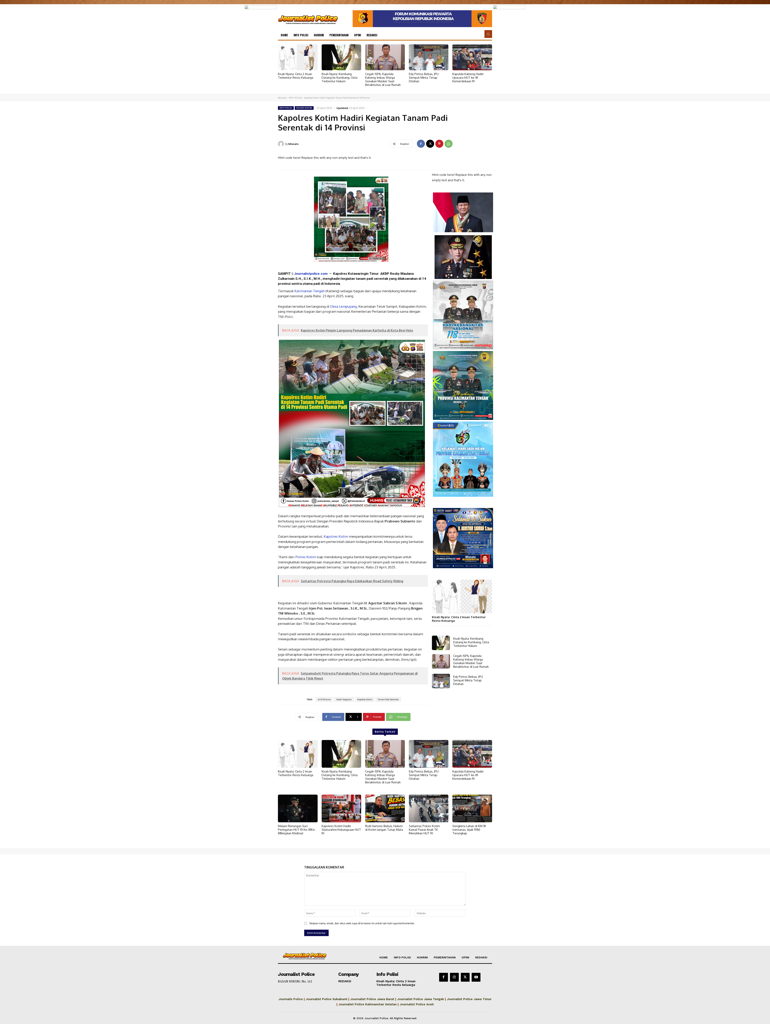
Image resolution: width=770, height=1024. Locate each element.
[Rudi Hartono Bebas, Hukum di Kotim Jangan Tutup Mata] (385, 808)
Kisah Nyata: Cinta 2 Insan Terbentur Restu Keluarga (295, 75)
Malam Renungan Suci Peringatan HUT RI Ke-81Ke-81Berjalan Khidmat (297, 829)
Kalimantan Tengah (309, 291)
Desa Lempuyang (343, 306)
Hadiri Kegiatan (344, 699)
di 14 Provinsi (324, 699)
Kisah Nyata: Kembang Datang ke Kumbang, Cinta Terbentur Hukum (340, 77)
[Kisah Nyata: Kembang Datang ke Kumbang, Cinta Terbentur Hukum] (341, 57)
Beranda (282, 97)
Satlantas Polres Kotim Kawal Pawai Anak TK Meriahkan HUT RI (424, 829)
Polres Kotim (305, 557)
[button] (488, 34)
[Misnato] (281, 144)
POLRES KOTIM (304, 108)
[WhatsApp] (449, 144)
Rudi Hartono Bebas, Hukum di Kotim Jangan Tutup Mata (384, 828)
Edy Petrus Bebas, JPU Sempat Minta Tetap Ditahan (424, 77)
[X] (430, 144)
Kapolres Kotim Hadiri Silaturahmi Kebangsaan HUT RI (341, 829)
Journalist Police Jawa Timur (469, 999)
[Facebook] (421, 144)
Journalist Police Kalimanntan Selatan (367, 1004)
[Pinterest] (439, 144)
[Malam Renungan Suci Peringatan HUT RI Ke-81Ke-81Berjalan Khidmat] (298, 808)
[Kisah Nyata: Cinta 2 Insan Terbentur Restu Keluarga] (298, 57)
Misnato (293, 144)
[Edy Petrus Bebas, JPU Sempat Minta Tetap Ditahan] (429, 57)
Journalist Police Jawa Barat (372, 999)
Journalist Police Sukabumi (326, 999)
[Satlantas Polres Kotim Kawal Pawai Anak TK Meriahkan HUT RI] (429, 808)
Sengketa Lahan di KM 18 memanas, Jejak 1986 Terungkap (469, 829)
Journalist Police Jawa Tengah (420, 999)
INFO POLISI (295, 97)
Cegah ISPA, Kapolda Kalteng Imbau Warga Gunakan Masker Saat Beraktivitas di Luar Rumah (383, 79)
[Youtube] (476, 977)
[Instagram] (454, 977)
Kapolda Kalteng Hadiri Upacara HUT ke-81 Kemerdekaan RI (467, 77)
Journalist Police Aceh (417, 1004)
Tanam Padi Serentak (388, 699)
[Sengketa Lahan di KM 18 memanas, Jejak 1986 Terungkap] (472, 808)
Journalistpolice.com (311, 274)
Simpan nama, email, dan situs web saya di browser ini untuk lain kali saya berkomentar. (362, 923)
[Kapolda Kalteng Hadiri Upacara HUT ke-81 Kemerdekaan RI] (472, 57)
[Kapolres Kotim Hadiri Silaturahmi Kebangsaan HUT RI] (341, 808)
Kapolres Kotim (335, 536)
